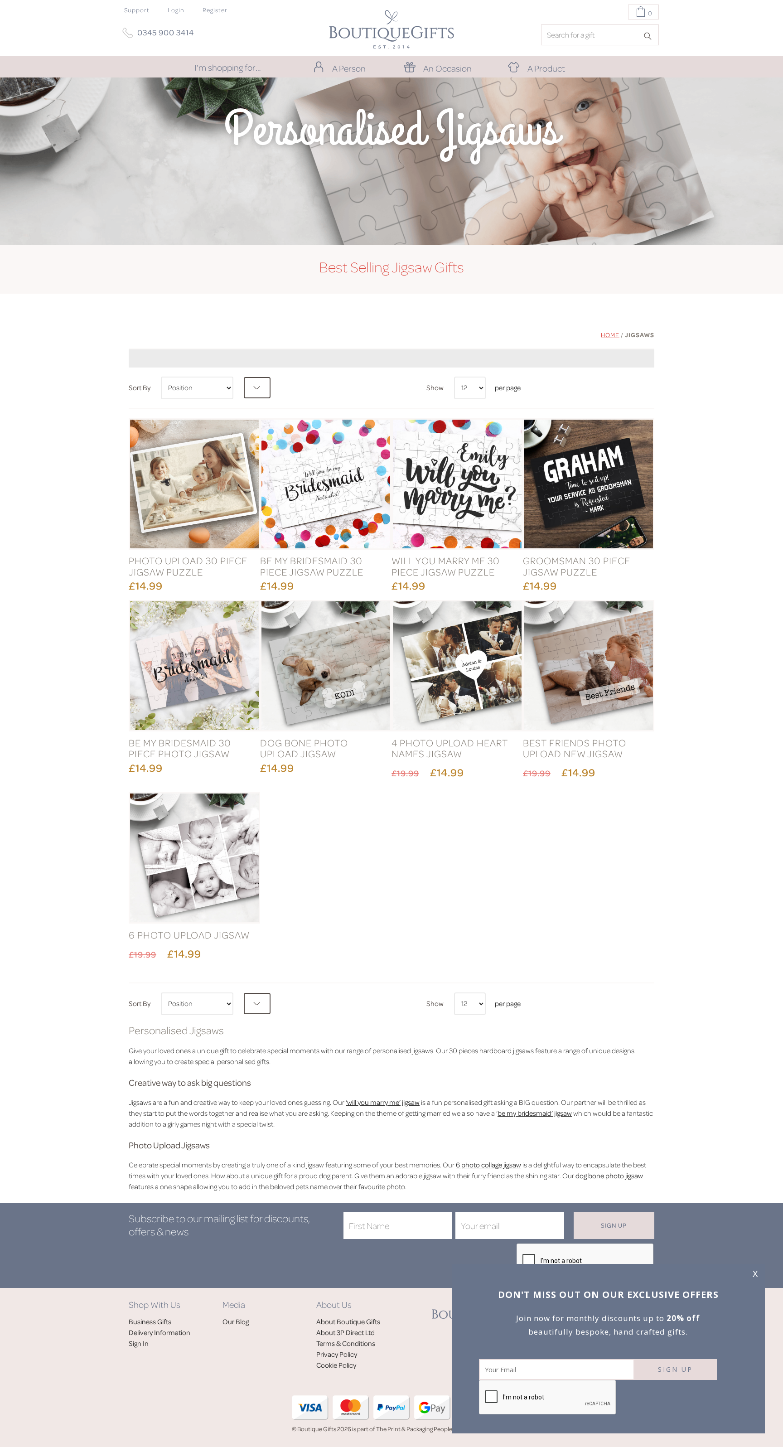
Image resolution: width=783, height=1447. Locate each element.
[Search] (651, 35)
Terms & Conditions (345, 1343)
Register (215, 10)
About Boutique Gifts (348, 1321)
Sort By (139, 387)
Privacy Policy (336, 1354)
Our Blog (235, 1321)
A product (546, 68)
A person (349, 68)
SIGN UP (675, 1369)
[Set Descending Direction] (257, 387)
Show (435, 387)
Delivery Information (159, 1332)
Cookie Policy (336, 1365)
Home (610, 335)
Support (137, 10)
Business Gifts (150, 1321)
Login (176, 10)
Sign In (139, 1343)
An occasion (447, 68)
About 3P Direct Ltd (345, 1332)
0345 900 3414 (165, 32)
